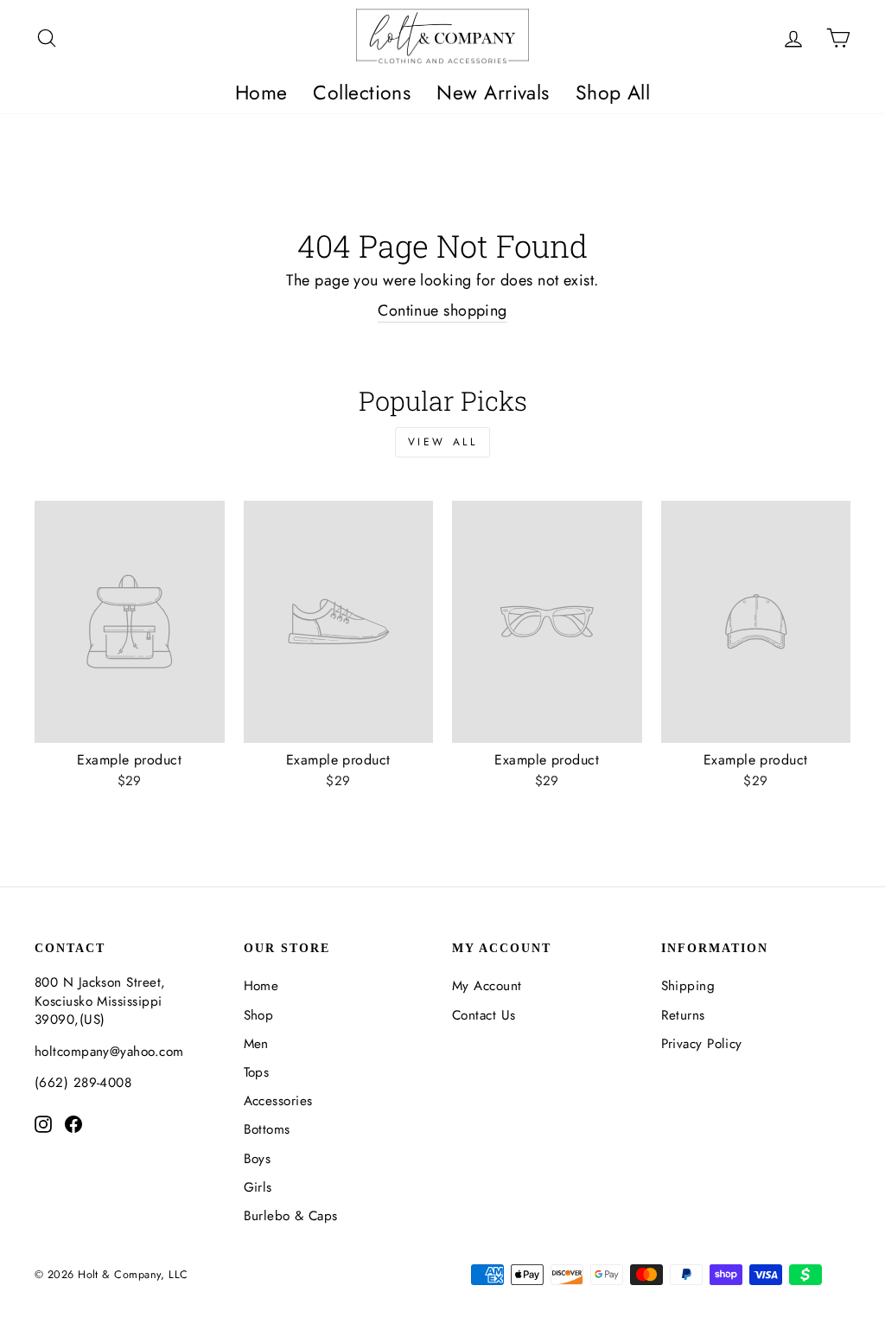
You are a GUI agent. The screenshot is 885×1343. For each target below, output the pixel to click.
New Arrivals (492, 92)
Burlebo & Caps (291, 1215)
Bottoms (267, 1129)
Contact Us (484, 1015)
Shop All (613, 92)
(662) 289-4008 (83, 1082)
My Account (487, 985)
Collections (362, 92)
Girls (258, 1187)
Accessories (278, 1100)
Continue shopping (442, 311)
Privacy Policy (701, 1043)
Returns (683, 1015)
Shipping (688, 985)
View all (443, 442)
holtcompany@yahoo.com (109, 1051)
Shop (259, 1015)
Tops (257, 1072)
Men (256, 1043)
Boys (257, 1158)
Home (261, 92)
